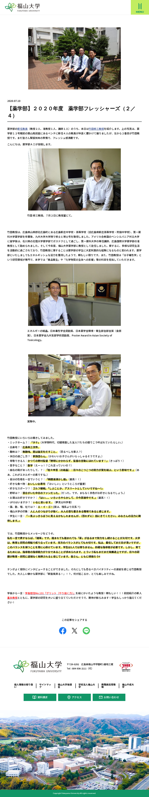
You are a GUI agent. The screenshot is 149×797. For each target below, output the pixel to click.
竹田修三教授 (96, 129)
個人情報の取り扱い (23, 686)
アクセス (77, 697)
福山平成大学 (128, 686)
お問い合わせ (111, 697)
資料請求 (42, 697)
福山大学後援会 (65, 686)
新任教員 (22, 129)
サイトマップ (45, 686)
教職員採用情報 (108, 686)
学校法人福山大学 (86, 686)
